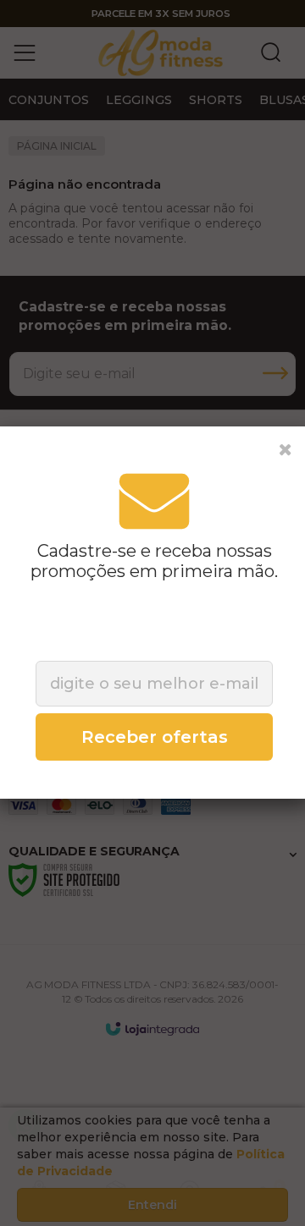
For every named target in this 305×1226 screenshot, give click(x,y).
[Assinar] (154, 737)
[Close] (285, 450)
